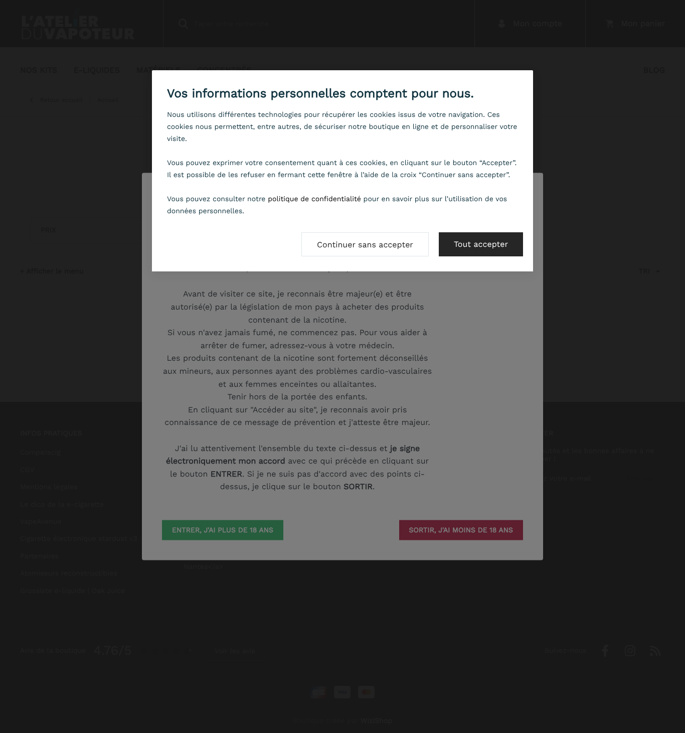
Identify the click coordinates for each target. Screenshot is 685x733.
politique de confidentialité (314, 199)
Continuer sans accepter (365, 244)
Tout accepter (481, 244)
